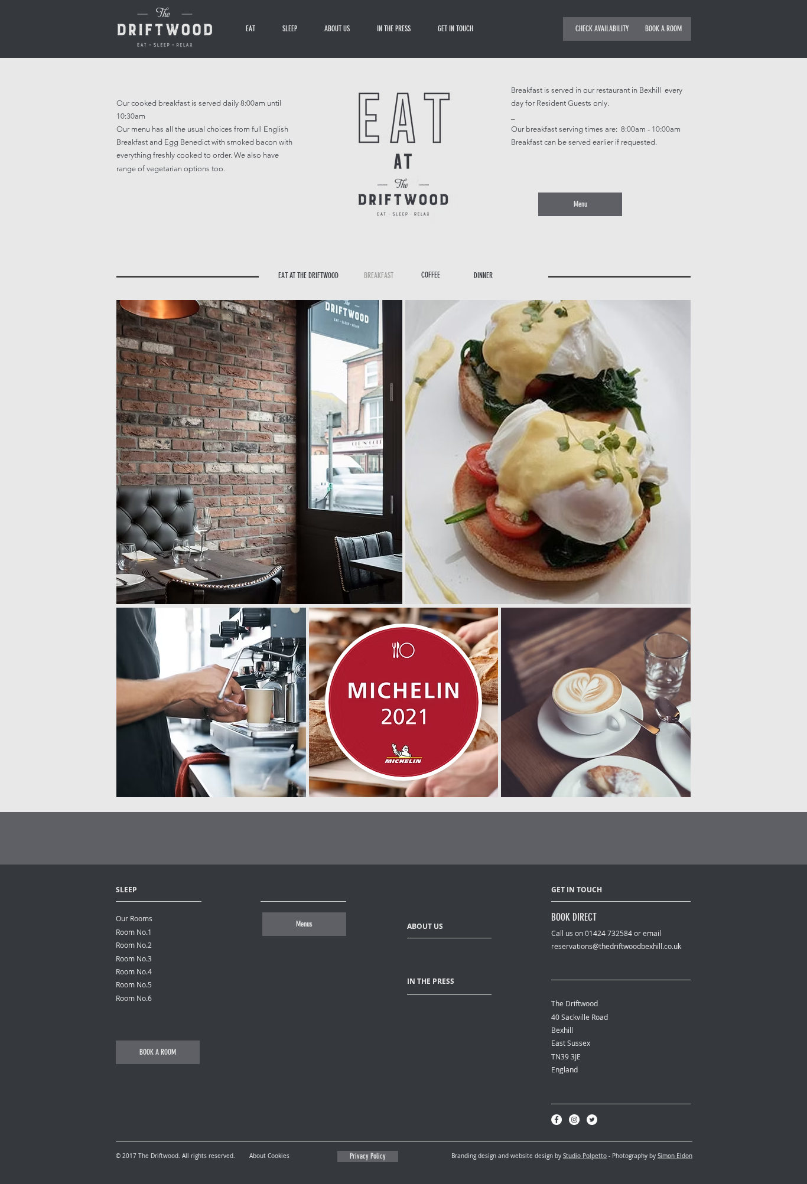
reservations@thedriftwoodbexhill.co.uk (616, 946)
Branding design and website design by (507, 1156)
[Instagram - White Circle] (574, 1119)
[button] (602, 29)
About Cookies (269, 1156)
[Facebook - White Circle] (556, 1119)
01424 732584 (608, 933)
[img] (211, 702)
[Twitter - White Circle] (592, 1119)
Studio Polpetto (585, 1156)
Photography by (635, 1156)
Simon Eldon (675, 1156)
